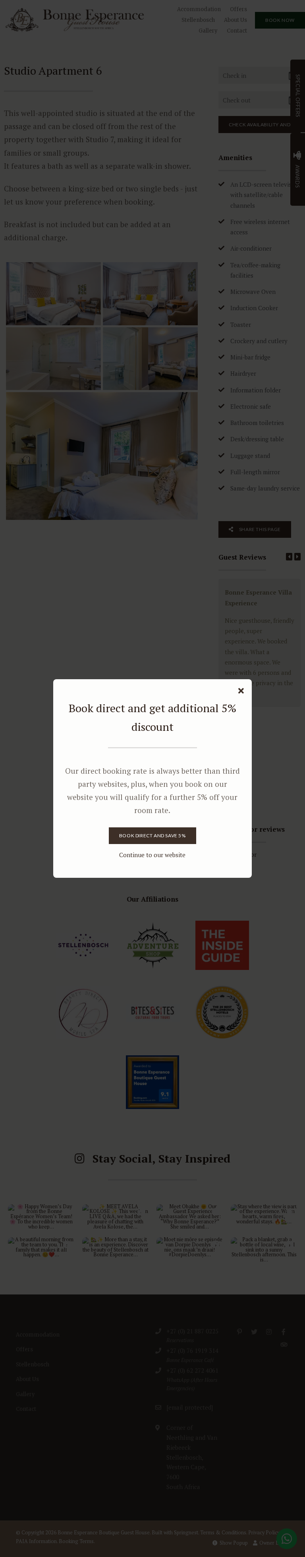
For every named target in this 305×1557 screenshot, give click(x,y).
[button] (241, 691)
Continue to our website (152, 855)
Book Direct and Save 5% (152, 835)
